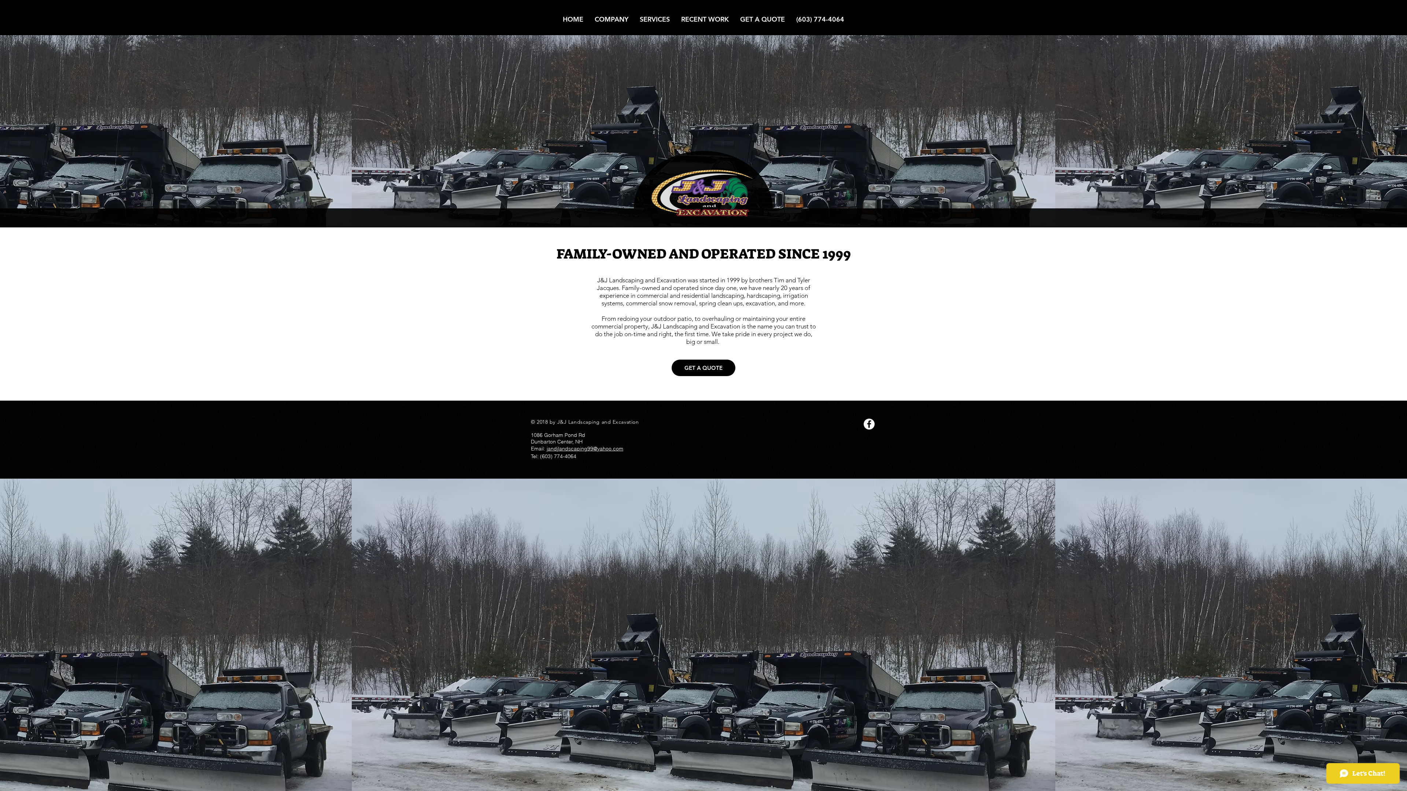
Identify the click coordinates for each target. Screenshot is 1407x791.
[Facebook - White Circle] (869, 424)
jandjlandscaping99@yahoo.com (585, 448)
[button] (655, 19)
